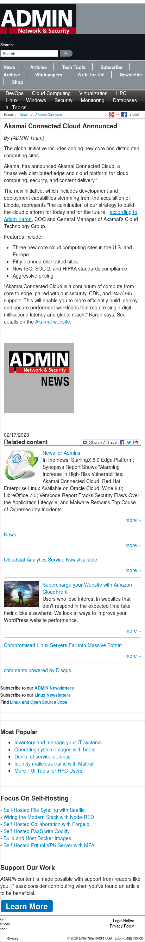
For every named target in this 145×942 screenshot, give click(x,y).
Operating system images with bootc (54, 749)
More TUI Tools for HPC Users (48, 770)
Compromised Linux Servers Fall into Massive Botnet (63, 645)
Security (63, 100)
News (9, 67)
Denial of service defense (42, 756)
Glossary (12, 938)
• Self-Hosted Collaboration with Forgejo (44, 823)
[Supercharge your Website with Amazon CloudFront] (21, 593)
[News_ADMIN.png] (39, 376)
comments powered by (37, 670)
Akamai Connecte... (50, 114)
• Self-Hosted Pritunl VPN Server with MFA (47, 845)
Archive (12, 74)
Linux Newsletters (52, 695)
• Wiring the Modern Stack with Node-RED (47, 816)
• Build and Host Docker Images (35, 838)
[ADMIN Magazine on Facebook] (123, 114)
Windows (36, 100)
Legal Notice (123, 920)
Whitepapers (48, 74)
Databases (125, 100)
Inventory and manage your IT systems (58, 742)
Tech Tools (74, 67)
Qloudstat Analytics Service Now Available (50, 559)
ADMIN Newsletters (54, 688)
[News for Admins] (21, 463)
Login (136, 114)
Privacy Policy (122, 926)
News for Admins (61, 452)
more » (133, 519)
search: (7, 44)
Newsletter (131, 74)
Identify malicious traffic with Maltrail (54, 763)
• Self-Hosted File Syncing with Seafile (42, 809)
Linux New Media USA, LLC (100, 938)
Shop (17, 82)
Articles (38, 67)
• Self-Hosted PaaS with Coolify (35, 831)
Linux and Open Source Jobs (38, 702)
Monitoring (93, 100)
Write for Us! (91, 74)
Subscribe (111, 67)
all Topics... (18, 107)
